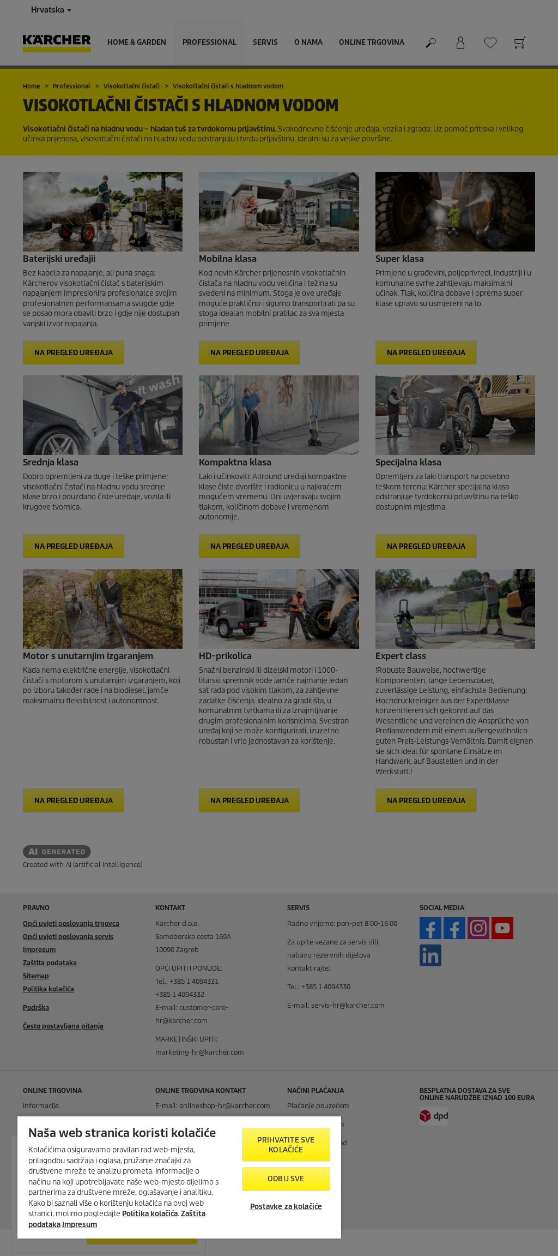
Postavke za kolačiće (286, 1206)
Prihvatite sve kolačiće (285, 1145)
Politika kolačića (150, 1213)
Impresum (79, 1224)
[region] (179, 1177)
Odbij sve (286, 1178)
